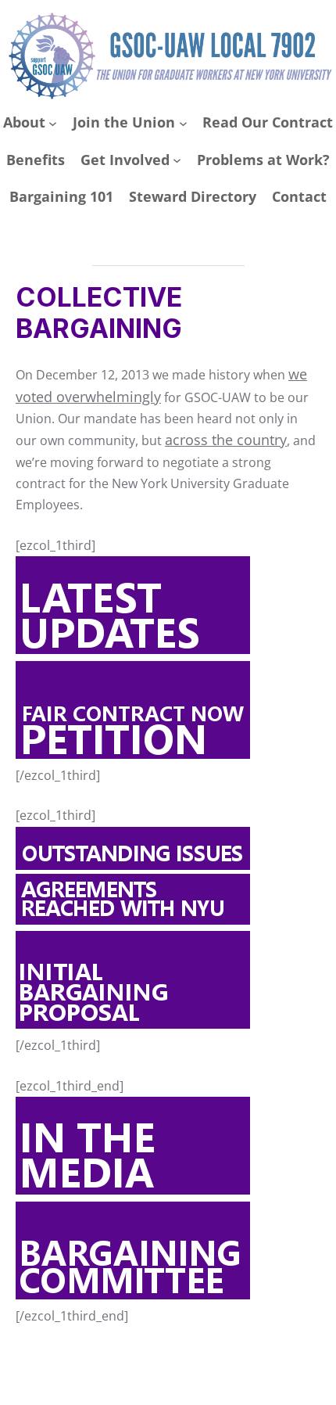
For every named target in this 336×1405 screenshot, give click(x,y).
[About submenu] (52, 123)
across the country (226, 439)
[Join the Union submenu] (183, 123)
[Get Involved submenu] (177, 160)
